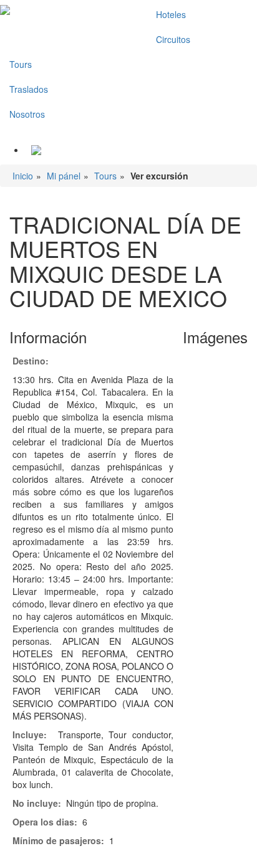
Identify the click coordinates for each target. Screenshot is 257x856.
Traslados (28, 89)
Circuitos (173, 39)
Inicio (22, 175)
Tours (20, 64)
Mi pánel (63, 175)
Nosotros (27, 114)
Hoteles (171, 14)
